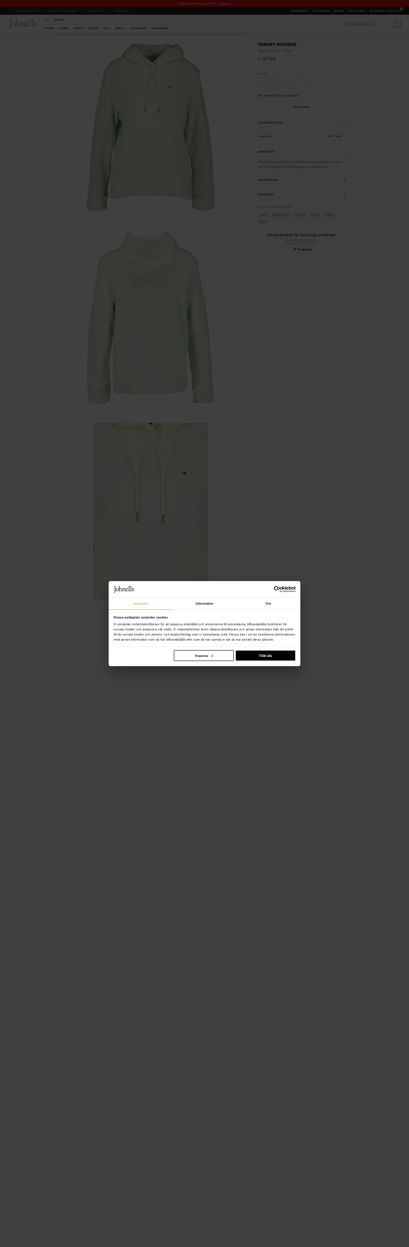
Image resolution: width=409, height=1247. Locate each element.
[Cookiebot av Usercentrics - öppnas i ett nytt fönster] (277, 589)
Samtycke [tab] (140, 603)
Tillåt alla (265, 655)
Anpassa (201, 655)
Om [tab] (268, 603)
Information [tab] (204, 603)
